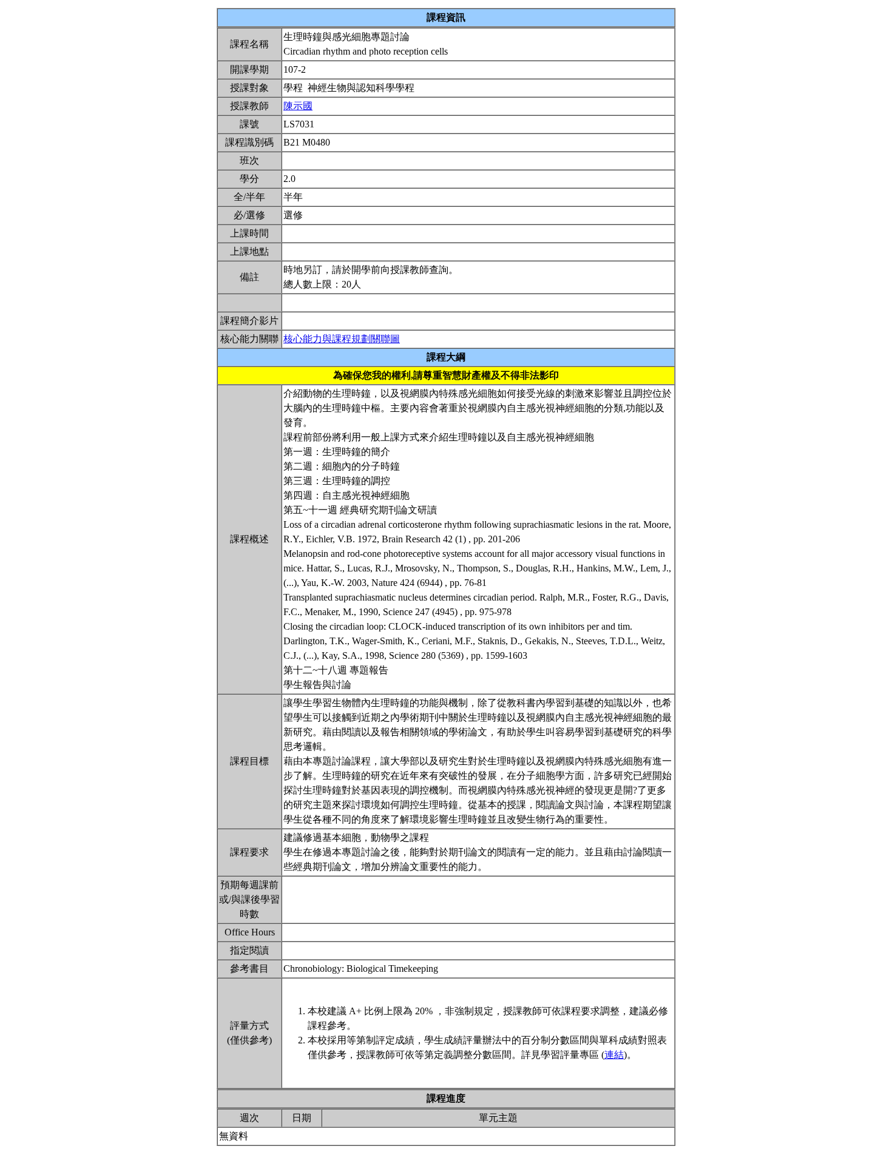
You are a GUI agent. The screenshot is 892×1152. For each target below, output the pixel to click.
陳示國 (298, 106)
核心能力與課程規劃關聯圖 (341, 339)
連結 (614, 1054)
